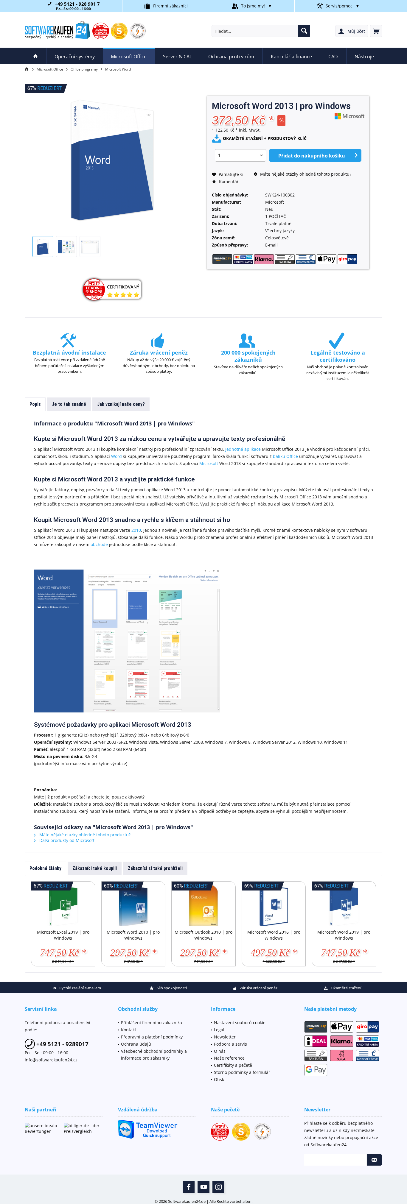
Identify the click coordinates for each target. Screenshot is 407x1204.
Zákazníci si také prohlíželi (155, 868)
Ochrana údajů (136, 1044)
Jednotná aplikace (243, 449)
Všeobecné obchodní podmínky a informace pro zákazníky (154, 1054)
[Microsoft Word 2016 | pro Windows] (273, 905)
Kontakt (128, 1030)
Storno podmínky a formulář (242, 1072)
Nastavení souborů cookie (239, 1022)
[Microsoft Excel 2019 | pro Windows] (63, 905)
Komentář (228, 181)
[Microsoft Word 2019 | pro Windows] (343, 905)
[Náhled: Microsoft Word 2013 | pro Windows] (42, 246)
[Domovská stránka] (35, 56)
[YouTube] (203, 1187)
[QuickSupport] (157, 1129)
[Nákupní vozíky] (376, 31)
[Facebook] (189, 1187)
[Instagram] (218, 1187)
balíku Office (285, 456)
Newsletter (225, 1037)
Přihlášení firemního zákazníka (151, 1022)
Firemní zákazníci (170, 6)
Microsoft (208, 463)
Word (116, 456)
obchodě (99, 544)
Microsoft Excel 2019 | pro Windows (63, 935)
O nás (220, 1051)
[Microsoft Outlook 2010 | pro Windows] (203, 905)
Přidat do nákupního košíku (311, 155)
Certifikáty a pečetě (233, 1065)
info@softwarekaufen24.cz (51, 1060)
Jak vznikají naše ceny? (121, 404)
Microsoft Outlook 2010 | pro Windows (203, 935)
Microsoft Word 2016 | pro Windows (273, 935)
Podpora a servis (230, 1044)
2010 (136, 530)
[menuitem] (376, 31)
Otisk (219, 1079)
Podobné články (45, 868)
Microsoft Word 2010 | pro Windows (133, 935)
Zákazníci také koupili (94, 868)
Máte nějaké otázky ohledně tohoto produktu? (305, 174)
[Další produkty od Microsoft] (349, 116)
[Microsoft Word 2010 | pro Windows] (133, 905)
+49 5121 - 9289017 (61, 1044)
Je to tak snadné (69, 404)
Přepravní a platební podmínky (152, 1037)
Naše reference (229, 1058)
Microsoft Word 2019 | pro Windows (343, 935)
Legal (219, 1030)
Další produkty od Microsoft (66, 840)
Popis (35, 404)
